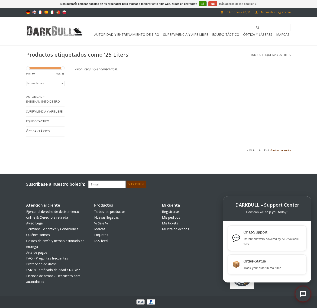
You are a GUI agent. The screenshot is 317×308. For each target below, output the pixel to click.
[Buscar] (256, 28)
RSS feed (101, 241)
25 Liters (285, 55)
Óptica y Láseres (257, 34)
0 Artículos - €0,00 (238, 12)
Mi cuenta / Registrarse (275, 12)
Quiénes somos (38, 235)
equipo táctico (225, 34)
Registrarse (170, 211)
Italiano (52, 12)
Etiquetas (269, 55)
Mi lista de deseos (175, 229)
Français (40, 12)
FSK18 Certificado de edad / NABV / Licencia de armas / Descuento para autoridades (53, 276)
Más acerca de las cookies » (238, 4)
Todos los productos (110, 211)
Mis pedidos (171, 217)
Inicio (255, 55)
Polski (64, 12)
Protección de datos (41, 264)
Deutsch (28, 12)
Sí (202, 4)
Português (58, 12)
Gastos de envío (280, 150)
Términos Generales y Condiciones (52, 229)
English (34, 12)
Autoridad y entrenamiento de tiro (126, 34)
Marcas (282, 34)
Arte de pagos (36, 252)
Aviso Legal (34, 223)
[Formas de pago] (140, 302)
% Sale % (101, 223)
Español (46, 12)
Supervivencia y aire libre (185, 34)
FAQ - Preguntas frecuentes (47, 258)
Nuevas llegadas (106, 217)
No (213, 4)
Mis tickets (170, 223)
